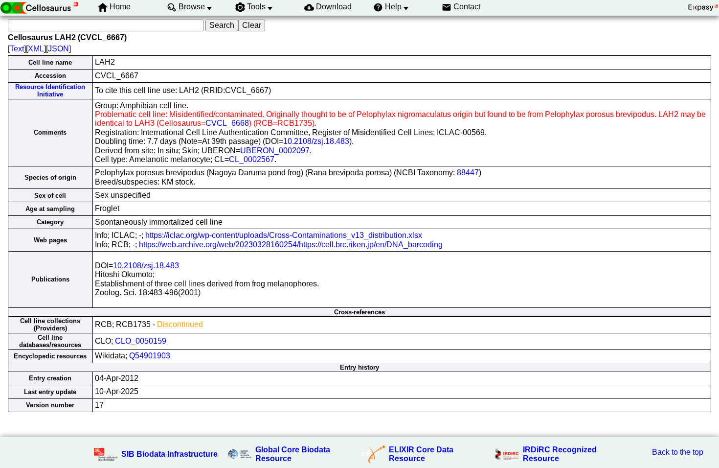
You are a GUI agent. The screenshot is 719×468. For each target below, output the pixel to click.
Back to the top (677, 452)
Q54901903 (149, 355)
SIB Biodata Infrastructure (169, 454)
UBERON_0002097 (275, 150)
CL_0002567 (251, 159)
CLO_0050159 (140, 341)
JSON (58, 49)
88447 (468, 172)
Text (17, 49)
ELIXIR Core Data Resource (421, 454)
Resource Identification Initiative (50, 90)
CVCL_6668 (227, 123)
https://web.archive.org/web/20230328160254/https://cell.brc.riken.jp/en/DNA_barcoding (291, 244)
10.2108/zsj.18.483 (316, 141)
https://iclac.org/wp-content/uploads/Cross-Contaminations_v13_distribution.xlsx (283, 235)
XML (36, 49)
